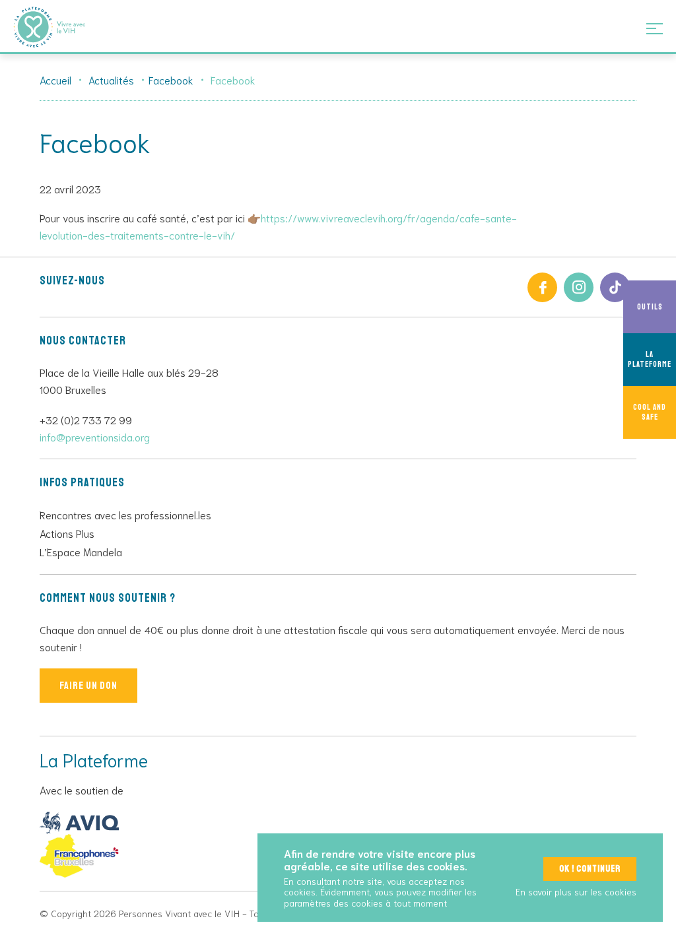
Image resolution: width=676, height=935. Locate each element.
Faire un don (88, 685)
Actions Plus (67, 533)
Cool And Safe (649, 412)
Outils (650, 307)
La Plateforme (649, 360)
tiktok (615, 287)
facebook (542, 287)
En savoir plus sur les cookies (576, 891)
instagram (578, 287)
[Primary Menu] (654, 28)
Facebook (171, 79)
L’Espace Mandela (81, 551)
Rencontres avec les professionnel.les (125, 514)
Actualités (111, 79)
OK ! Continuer (590, 868)
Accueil (55, 79)
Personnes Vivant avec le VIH (66, 27)
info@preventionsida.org (95, 436)
